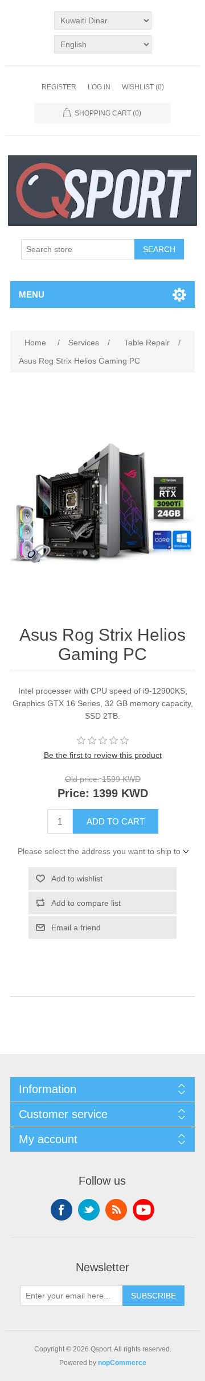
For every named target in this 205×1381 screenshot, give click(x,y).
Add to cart (116, 821)
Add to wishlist (76, 878)
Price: (73, 794)
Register (59, 87)
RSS (116, 1210)
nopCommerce (122, 1363)
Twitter (89, 1210)
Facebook (61, 1210)
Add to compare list (86, 903)
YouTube (143, 1210)
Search (159, 249)
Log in (99, 87)
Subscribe (153, 1295)
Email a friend (76, 927)
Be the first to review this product (103, 755)
